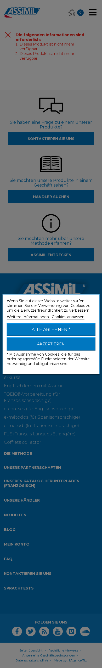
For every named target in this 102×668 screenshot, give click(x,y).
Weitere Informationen (28, 316)
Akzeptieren (51, 343)
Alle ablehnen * (51, 329)
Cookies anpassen (68, 316)
